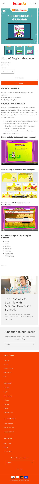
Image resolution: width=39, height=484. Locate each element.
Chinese (6, 404)
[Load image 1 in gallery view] (9, 50)
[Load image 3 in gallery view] (29, 50)
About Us (7, 360)
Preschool (7, 388)
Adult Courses (8, 412)
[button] (4, 4)
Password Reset (9, 432)
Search (6, 447)
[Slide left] (2, 51)
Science (6, 400)
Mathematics (8, 396)
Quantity (3, 68)
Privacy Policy (8, 368)
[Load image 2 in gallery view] (19, 50)
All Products (7, 451)
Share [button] (5, 265)
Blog (5, 376)
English (6, 392)
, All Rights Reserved (23, 480)
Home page (7, 443)
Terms (6, 364)
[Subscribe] (33, 344)
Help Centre (7, 372)
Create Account (9, 427)
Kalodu (16, 480)
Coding (6, 408)
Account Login (8, 423)
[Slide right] (37, 51)
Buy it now (19, 83)
